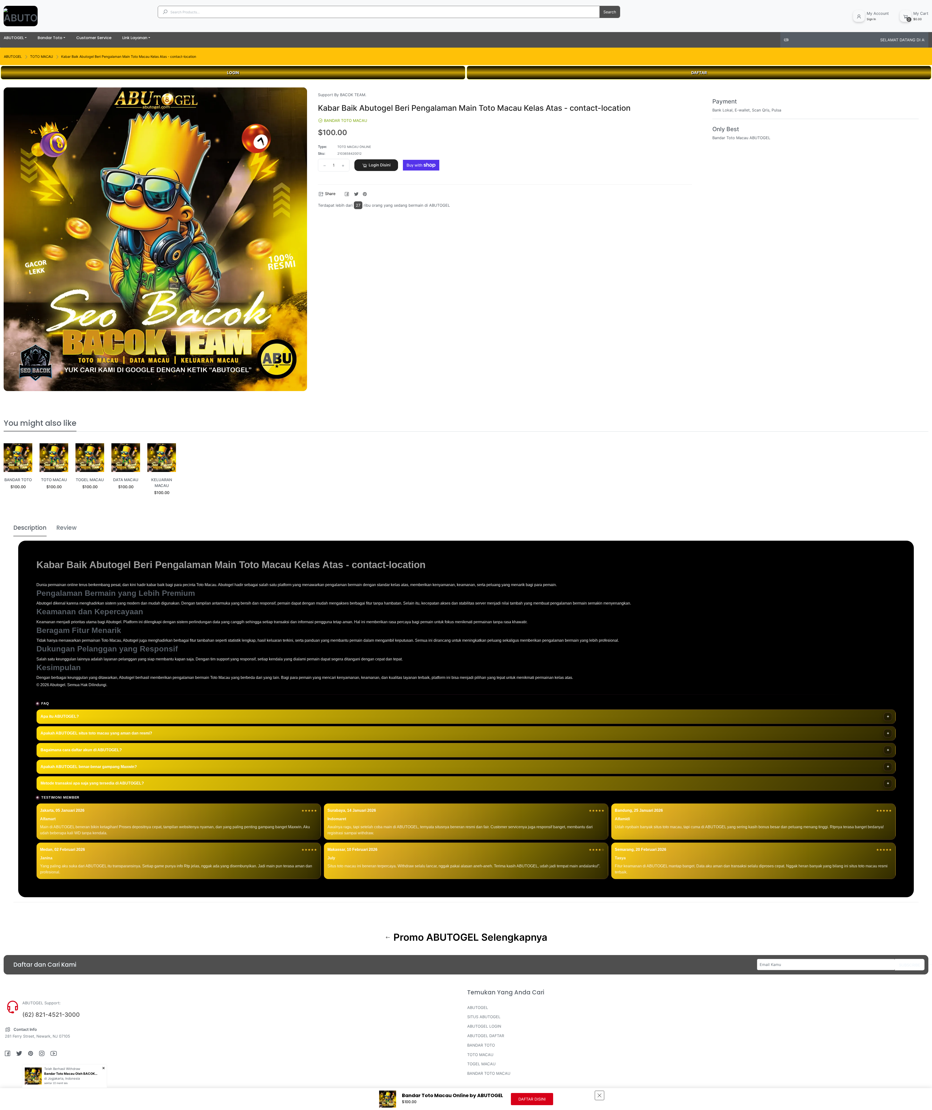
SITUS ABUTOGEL (483, 1016)
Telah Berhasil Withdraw (62, 1069)
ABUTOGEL (13, 56)
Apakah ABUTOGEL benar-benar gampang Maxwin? (89, 767)
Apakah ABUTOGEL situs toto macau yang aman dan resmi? (96, 733)
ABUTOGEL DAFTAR (485, 1035)
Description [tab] (30, 528)
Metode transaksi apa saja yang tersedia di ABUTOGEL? (92, 783)
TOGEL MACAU (90, 479)
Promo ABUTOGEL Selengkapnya (469, 937)
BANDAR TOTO (18, 479)
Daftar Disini (532, 1099)
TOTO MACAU (41, 56)
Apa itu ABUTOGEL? (60, 716)
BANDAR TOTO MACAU (488, 1073)
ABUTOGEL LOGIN (484, 1026)
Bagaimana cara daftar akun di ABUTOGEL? (81, 750)
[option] (18, 472)
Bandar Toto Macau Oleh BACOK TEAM (71, 1074)
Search (609, 11)
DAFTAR (699, 72)
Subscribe (909, 965)
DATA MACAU (125, 479)
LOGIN (233, 72)
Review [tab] (66, 528)
